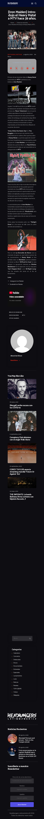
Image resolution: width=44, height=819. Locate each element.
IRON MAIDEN (14, 315)
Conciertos (17, 656)
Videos (16, 692)
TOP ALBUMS (17, 689)
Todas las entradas (22, 23)
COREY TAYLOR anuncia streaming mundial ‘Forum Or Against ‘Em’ (22, 471)
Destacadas (12, 55)
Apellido (22, 794)
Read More (14, 360)
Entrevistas (17, 669)
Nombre (22, 786)
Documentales (18, 666)
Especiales (17, 672)
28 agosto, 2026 (23, 735)
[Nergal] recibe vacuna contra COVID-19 (21, 406)
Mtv (23, 315)
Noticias (19, 55)
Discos (15, 663)
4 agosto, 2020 (28, 54)
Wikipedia (16, 695)
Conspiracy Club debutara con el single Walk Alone (20, 438)
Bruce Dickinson (15, 312)
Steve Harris (14, 318)
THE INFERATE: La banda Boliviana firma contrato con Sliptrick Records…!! (21, 496)
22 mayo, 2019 (14, 491)
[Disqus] (22, 507)
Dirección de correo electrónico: (22, 777)
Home (12, 23)
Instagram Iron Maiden (17, 281)
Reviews (16, 685)
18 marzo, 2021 (14, 402)
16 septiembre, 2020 (16, 466)
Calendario (17, 653)
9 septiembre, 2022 (15, 434)
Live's (15, 679)
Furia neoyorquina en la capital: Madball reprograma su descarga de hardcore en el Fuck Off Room (27, 754)
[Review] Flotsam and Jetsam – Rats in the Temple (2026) (27, 740)
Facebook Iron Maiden (16, 284)
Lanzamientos (18, 676)
